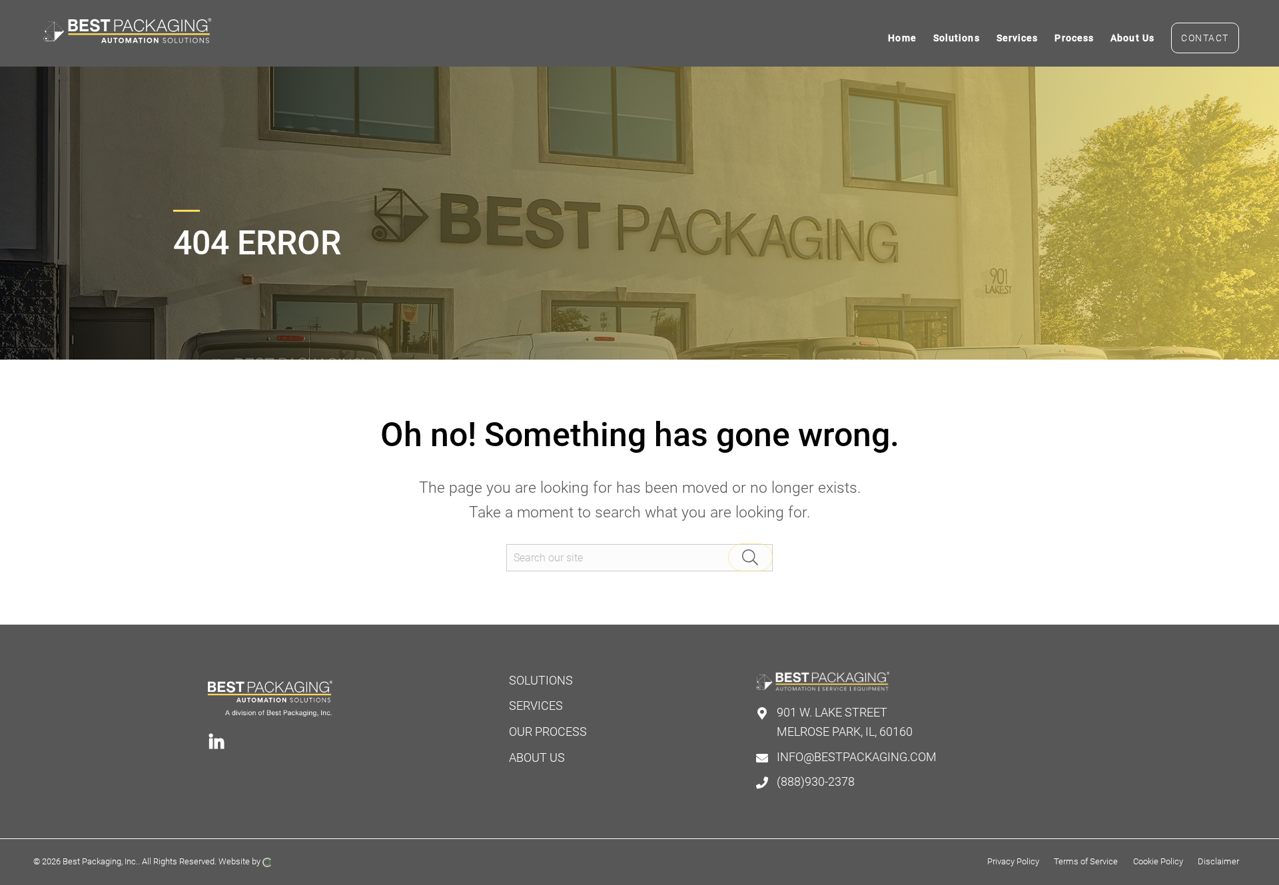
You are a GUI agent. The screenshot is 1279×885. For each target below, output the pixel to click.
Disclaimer (1218, 861)
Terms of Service (1086, 861)
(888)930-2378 (816, 781)
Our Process (548, 731)
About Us (537, 757)
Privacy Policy (1013, 861)
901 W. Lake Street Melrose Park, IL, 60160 (845, 721)
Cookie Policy (1158, 861)
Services (536, 706)
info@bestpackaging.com (857, 757)
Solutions (541, 680)
